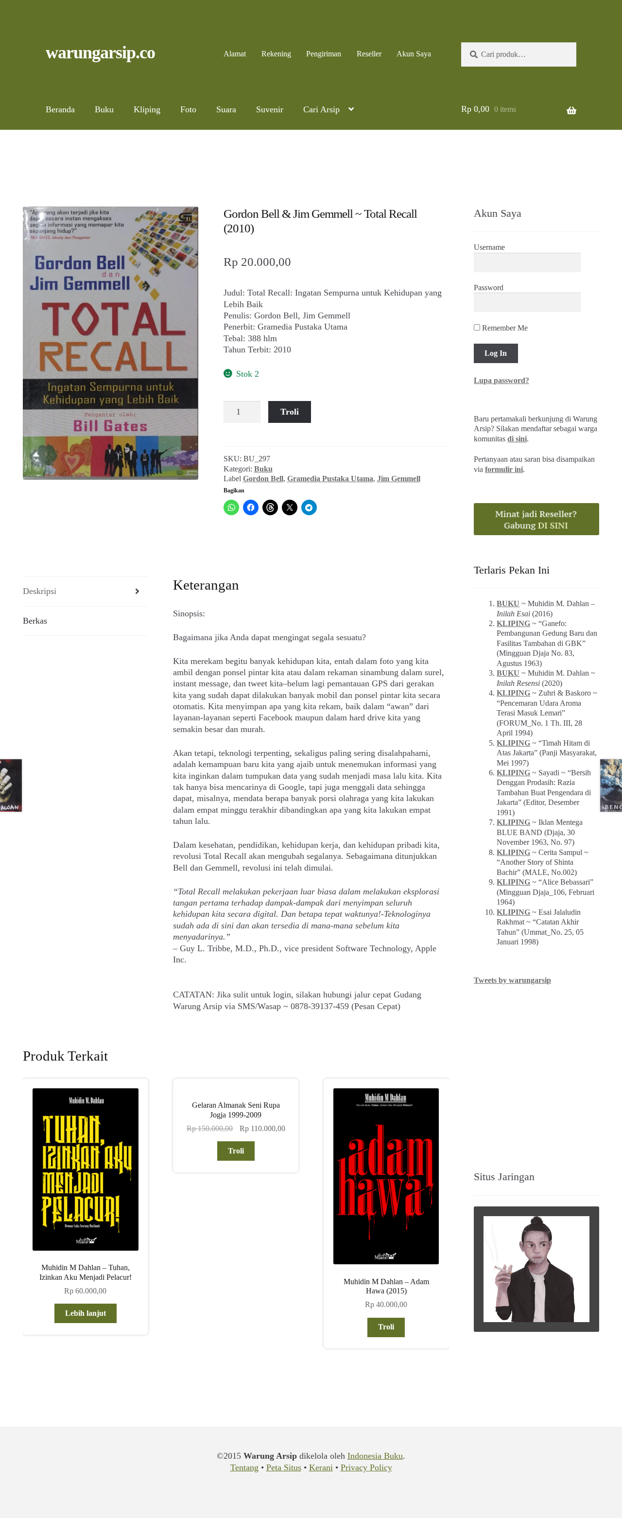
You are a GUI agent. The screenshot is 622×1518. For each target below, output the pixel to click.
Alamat (235, 54)
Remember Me (504, 328)
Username (489, 247)
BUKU (508, 603)
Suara (226, 109)
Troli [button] (236, 1151)
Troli (289, 412)
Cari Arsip (321, 109)
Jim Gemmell (398, 478)
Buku (104, 109)
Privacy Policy (366, 1467)
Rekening (276, 54)
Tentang (244, 1467)
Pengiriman (323, 54)
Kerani (321, 1467)
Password (488, 287)
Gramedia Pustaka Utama (330, 478)
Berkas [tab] (35, 621)
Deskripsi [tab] (39, 591)
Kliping (147, 109)
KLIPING (513, 623)
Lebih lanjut (85, 1313)
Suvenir (269, 109)
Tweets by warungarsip (512, 980)
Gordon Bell (263, 478)
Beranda (60, 109)
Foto (188, 109)
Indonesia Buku (375, 1456)
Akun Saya (414, 54)
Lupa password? (501, 380)
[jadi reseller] (536, 519)
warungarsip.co (100, 52)
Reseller (369, 54)
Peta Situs (283, 1467)
